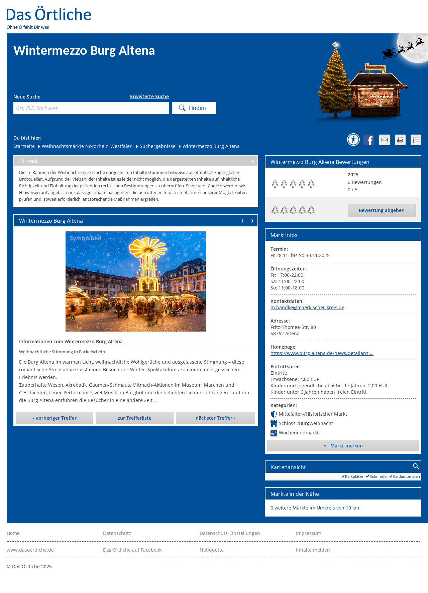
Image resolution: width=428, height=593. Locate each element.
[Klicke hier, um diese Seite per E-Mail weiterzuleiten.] (384, 140)
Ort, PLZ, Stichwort (42, 97)
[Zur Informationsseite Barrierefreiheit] (353, 140)
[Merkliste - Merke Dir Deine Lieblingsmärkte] (416, 140)
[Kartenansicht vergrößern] (416, 466)
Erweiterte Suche (149, 96)
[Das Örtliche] (52, 10)
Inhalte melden (313, 550)
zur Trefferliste (134, 418)
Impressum (308, 533)
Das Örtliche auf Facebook (132, 550)
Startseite (24, 146)
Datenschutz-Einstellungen (230, 533)
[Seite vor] (252, 220)
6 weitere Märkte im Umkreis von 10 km (315, 508)
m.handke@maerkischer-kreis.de (307, 307)
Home (13, 533)
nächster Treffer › (215, 418)
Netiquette (212, 550)
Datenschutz (117, 533)
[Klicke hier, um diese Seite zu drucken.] (400, 140)
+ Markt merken (343, 445)
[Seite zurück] (242, 220)
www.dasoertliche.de (30, 550)
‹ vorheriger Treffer (55, 418)
